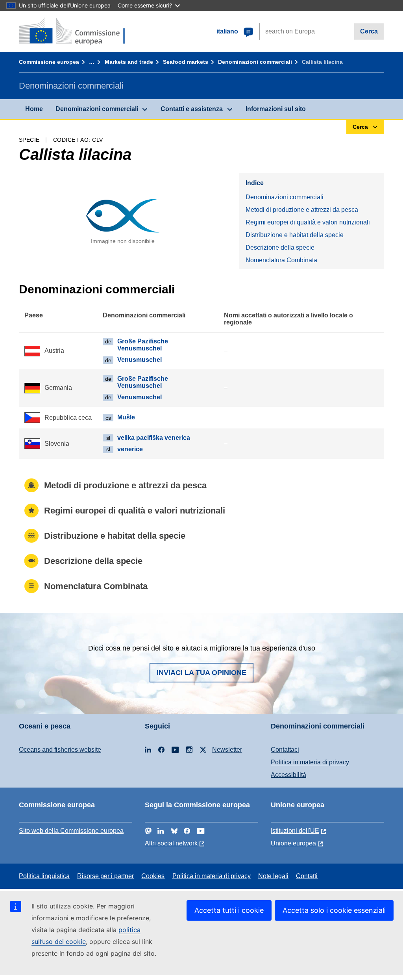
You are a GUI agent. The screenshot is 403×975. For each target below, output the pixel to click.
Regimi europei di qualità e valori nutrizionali (308, 222)
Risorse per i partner (105, 876)
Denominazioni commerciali (255, 62)
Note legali (273, 876)
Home (34, 109)
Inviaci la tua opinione (201, 673)
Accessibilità (288, 774)
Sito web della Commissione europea (71, 830)
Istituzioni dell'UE (295, 830)
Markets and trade (129, 62)
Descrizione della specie (280, 247)
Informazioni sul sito (276, 109)
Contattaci (285, 749)
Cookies (153, 876)
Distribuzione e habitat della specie (295, 235)
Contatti (307, 876)
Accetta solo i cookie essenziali (334, 910)
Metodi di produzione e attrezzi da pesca (302, 209)
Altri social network (171, 843)
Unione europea (293, 843)
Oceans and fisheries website (60, 749)
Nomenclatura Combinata (281, 260)
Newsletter (227, 749)
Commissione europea (49, 62)
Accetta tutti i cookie (229, 910)
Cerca (369, 31)
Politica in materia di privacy (310, 762)
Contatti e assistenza (192, 109)
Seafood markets (185, 62)
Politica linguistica (44, 876)
